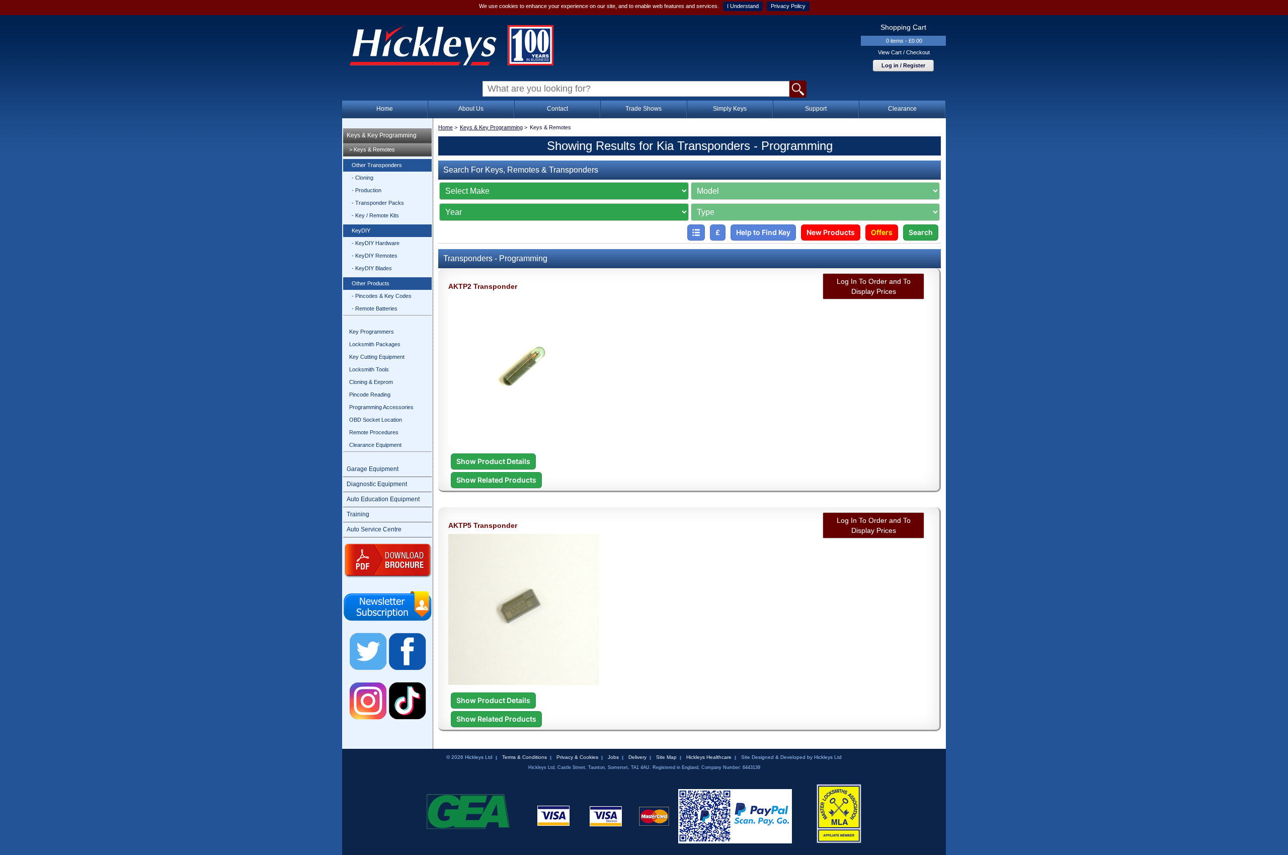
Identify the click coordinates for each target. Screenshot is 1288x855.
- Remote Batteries (374, 308)
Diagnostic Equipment (377, 484)
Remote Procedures (373, 432)
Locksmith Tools (369, 369)
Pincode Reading (369, 395)
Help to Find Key (763, 232)
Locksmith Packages (374, 344)
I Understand (743, 6)
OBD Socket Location (375, 420)
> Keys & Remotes (372, 149)
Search (921, 232)
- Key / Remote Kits (375, 215)
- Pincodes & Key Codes (382, 296)
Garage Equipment (372, 469)
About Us (471, 108)
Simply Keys (730, 108)
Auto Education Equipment (383, 499)
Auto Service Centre (374, 529)
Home (384, 108)
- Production (366, 190)
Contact (557, 108)
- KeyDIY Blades (372, 268)
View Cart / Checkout (904, 52)
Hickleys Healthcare (709, 757)
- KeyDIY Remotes (374, 256)
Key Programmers (371, 332)
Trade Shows (643, 108)
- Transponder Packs (378, 203)
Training (358, 514)
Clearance (902, 108)
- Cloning (362, 178)
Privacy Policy (788, 6)
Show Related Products (496, 480)
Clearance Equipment (375, 445)
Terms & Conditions (524, 757)
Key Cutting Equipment (377, 357)
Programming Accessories (381, 407)
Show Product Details (493, 461)
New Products (831, 232)
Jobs (613, 757)
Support (816, 108)
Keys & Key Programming (382, 135)
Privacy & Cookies (577, 757)
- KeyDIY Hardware (375, 243)
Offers (882, 232)
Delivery (637, 757)
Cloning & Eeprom (371, 382)
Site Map (666, 757)
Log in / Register (903, 65)
